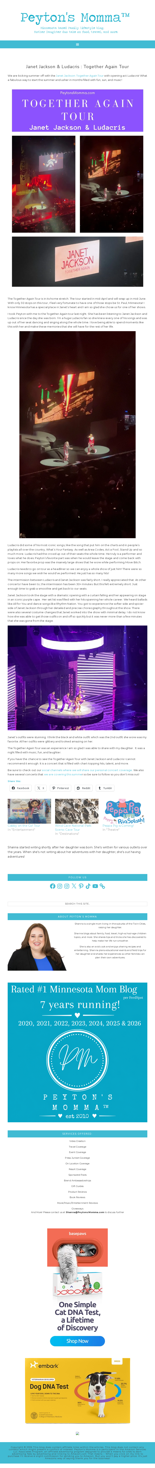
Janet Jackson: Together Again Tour (80, 75)
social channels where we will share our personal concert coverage (87, 770)
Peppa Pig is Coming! (118, 826)
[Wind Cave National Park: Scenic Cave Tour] (76, 811)
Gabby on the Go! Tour (24, 826)
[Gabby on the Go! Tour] (29, 811)
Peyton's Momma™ (77, 20)
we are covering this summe (63, 774)
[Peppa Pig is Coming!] (124, 811)
